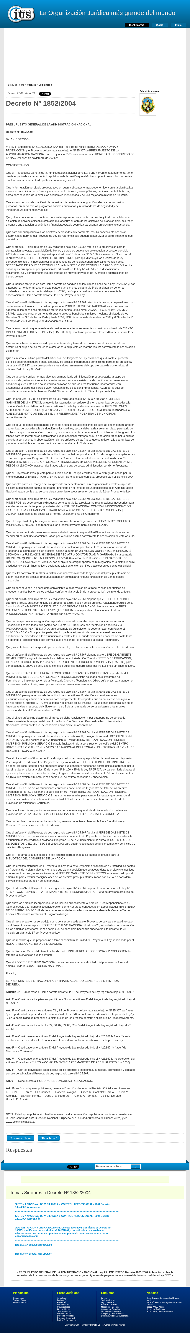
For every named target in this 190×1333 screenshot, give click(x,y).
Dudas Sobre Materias (67, 1320)
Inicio (178, 25)
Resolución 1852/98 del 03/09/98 (33, 1244)
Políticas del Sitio (20, 1302)
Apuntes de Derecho (110, 1309)
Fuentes (31, 84)
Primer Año (62, 1302)
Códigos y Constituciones (112, 1313)
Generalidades (63, 1309)
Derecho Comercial (66, 1318)
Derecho (21, 14)
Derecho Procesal (65, 1316)
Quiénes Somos (20, 1300)
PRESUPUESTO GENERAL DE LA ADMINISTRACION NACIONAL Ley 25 (63, 1272)
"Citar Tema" (49, 1138)
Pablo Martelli (119, 1325)
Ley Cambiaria (107, 1302)
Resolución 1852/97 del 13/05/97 (33, 1253)
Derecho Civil (63, 1305)
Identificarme (136, 25)
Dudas (159, 25)
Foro (21, 84)
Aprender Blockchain (156, 1309)
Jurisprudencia (64, 1311)
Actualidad (61, 1298)
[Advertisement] (95, 54)
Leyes (104, 1298)
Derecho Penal (64, 1313)
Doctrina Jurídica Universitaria (114, 1316)
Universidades (63, 1307)
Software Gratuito (109, 1305)
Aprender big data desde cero (160, 1311)
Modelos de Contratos (111, 1311)
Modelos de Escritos (110, 1307)
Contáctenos (18, 1298)
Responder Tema (20, 1138)
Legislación (45, 84)
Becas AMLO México (156, 1307)
